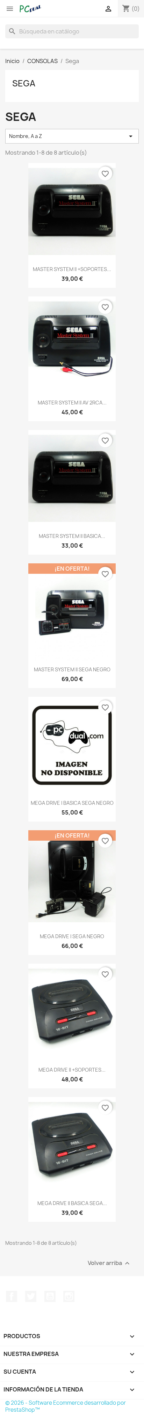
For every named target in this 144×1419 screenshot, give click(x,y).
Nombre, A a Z (72, 136)
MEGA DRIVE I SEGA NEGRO (72, 936)
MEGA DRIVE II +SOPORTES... (72, 1069)
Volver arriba (109, 1263)
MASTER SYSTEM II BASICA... (72, 536)
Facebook (11, 1296)
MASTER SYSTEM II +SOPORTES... (72, 269)
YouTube (50, 1296)
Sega (23, 83)
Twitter (30, 1296)
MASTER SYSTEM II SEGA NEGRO (72, 669)
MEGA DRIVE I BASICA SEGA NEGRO (72, 803)
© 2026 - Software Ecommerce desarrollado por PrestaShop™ (65, 1406)
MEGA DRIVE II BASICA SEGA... (72, 1203)
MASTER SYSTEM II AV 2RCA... (72, 402)
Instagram (68, 1296)
